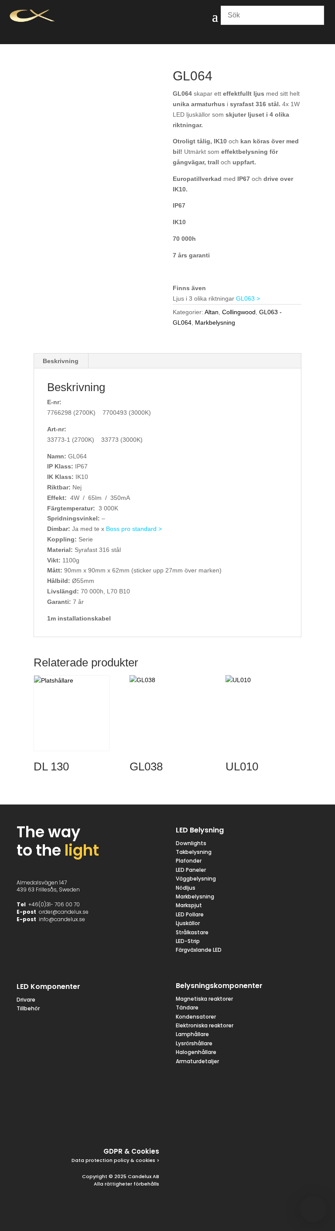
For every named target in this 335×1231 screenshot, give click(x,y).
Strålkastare (192, 932)
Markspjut (189, 905)
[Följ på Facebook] (66, 1122)
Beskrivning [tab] (61, 360)
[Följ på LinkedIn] (129, 1122)
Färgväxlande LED (199, 950)
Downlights (191, 843)
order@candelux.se (64, 911)
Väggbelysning (196, 878)
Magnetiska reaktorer (204, 998)
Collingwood (239, 312)
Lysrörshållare (194, 1043)
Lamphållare (192, 1034)
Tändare (187, 1007)
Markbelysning (215, 322)
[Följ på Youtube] (150, 1122)
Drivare (26, 999)
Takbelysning (194, 852)
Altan (212, 312)
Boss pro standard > (134, 528)
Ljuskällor (188, 923)
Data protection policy (100, 1160)
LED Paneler (191, 870)
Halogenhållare (196, 1052)
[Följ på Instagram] (108, 1122)
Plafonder (189, 860)
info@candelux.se (62, 919)
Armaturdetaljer (197, 1061)
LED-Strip (188, 941)
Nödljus (185, 887)
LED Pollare (190, 914)
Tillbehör (28, 1008)
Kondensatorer (196, 1016)
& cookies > (144, 1160)
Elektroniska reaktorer (204, 1025)
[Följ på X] (87, 1122)
